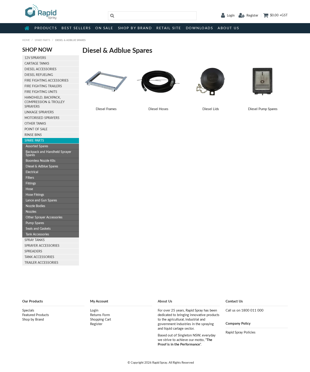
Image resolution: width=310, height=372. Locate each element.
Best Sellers (76, 28)
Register (252, 15)
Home (27, 28)
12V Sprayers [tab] (35, 58)
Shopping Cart (100, 319)
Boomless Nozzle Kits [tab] (40, 160)
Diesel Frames (106, 109)
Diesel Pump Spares (263, 109)
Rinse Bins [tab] (33, 135)
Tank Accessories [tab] (37, 234)
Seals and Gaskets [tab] (38, 228)
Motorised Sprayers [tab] (42, 118)
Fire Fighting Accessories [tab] (47, 80)
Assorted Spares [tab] (37, 146)
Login (231, 15)
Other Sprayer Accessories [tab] (44, 217)
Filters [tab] (30, 177)
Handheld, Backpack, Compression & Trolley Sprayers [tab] (45, 102)
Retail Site (168, 28)
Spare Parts (42, 40)
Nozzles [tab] (31, 211)
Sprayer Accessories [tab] (42, 245)
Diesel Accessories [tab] (41, 69)
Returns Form (100, 315)
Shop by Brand (135, 28)
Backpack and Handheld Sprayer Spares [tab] (48, 153)
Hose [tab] (29, 189)
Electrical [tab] (32, 172)
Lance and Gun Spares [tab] (41, 200)
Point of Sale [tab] (36, 129)
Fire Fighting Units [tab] (41, 92)
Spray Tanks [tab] (35, 240)
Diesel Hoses (158, 109)
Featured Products (35, 315)
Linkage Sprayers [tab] (39, 112)
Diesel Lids (210, 109)
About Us (228, 28)
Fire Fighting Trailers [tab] (43, 86)
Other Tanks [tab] (35, 123)
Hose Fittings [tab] (35, 194)
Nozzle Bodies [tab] (35, 206)
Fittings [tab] (31, 183)
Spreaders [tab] (33, 251)
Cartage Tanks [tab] (37, 63)
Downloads (199, 28)
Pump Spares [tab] (35, 223)
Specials (28, 310)
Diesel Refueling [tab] (39, 75)
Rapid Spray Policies (241, 332)
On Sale (104, 28)
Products (45, 28)
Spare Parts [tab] (34, 140)
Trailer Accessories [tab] (41, 262)
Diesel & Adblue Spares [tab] (42, 166)
